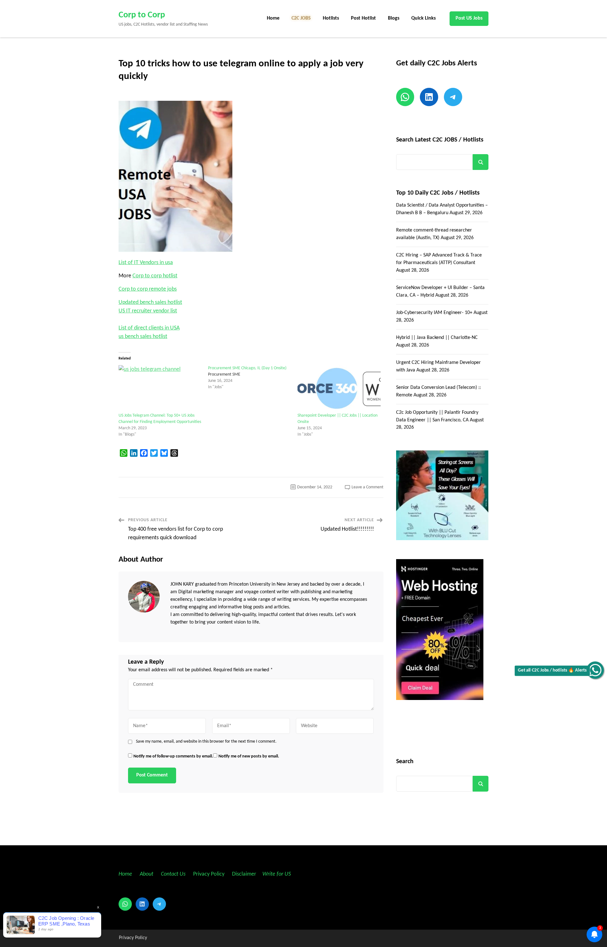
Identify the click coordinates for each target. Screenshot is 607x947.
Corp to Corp (142, 15)
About (147, 874)
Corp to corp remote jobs (148, 289)
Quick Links (423, 18)
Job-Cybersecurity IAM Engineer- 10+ (434, 312)
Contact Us (173, 874)
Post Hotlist (363, 18)
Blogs (393, 18)
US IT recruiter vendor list (148, 311)
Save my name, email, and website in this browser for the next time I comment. (206, 741)
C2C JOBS (301, 18)
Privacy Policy (208, 874)
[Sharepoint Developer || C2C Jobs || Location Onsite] (339, 389)
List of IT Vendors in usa (146, 263)
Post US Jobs (469, 18)
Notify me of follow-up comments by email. (173, 756)
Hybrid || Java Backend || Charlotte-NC (437, 337)
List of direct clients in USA (149, 328)
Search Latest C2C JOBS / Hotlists (439, 140)
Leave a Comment (367, 487)
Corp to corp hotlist (154, 276)
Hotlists (331, 18)
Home (273, 18)
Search (480, 162)
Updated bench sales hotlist (150, 302)
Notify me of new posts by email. (248, 756)
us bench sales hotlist (143, 337)
